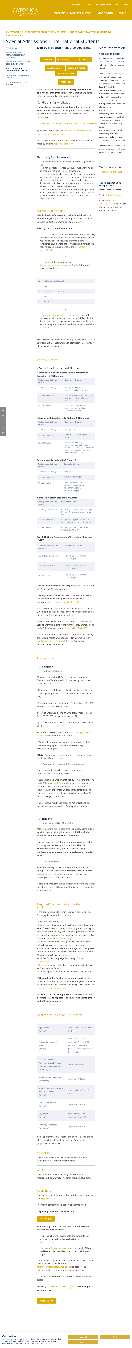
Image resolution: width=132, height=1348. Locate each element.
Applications (14, 35)
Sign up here (46, 1219)
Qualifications (54, 68)
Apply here (66, 82)
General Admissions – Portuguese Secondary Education (15, 55)
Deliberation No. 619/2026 (67, 602)
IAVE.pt (46, 327)
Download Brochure (112, 172)
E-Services (75, 4)
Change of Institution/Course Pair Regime (18, 76)
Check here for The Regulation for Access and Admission (68, 123)
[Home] (25, 18)
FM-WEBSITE (13, 32)
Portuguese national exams (53, 265)
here (79, 221)
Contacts (87, 4)
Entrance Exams (76, 68)
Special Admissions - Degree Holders (17, 83)
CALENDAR (47, 59)
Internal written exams (53, 315)
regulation (58, 783)
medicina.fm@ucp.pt (63, 143)
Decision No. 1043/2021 (75, 628)
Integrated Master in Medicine (45, 32)
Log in (125, 4)
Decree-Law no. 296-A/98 (53, 641)
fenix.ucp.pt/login (48, 1242)
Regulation (46, 1198)
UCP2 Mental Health (103, 4)
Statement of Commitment (53, 988)
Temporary (65, 938)
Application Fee (66, 73)
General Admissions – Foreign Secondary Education (18, 63)
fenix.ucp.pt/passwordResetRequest (54, 1266)
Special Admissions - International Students (17, 70)
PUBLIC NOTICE (46, 1301)
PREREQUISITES (65, 59)
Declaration (44, 965)
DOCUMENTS (83, 59)
